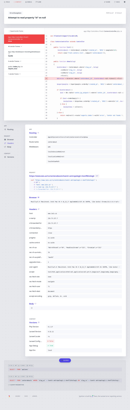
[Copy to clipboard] (119, 137)
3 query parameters (17, 385)
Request (7, 136)
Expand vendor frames (16, 31)
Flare (95, 396)
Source (17, 396)
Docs (26, 396)
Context (7, 153)
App (5, 126)
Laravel (34, 396)
